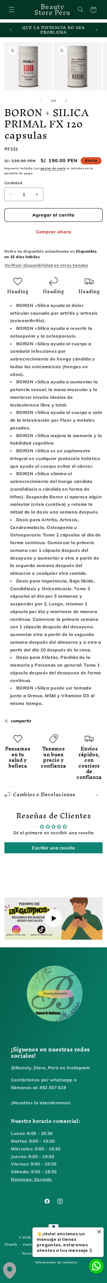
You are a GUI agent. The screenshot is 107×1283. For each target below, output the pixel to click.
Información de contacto (56, 1262)
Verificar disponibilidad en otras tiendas (46, 265)
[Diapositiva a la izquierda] (41, 101)
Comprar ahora (53, 231)
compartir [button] (21, 720)
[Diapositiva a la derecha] (66, 101)
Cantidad (13, 182)
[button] (11, 9)
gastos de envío (53, 168)
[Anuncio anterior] (10, 30)
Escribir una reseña (53, 848)
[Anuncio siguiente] (97, 30)
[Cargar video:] (54, 918)
